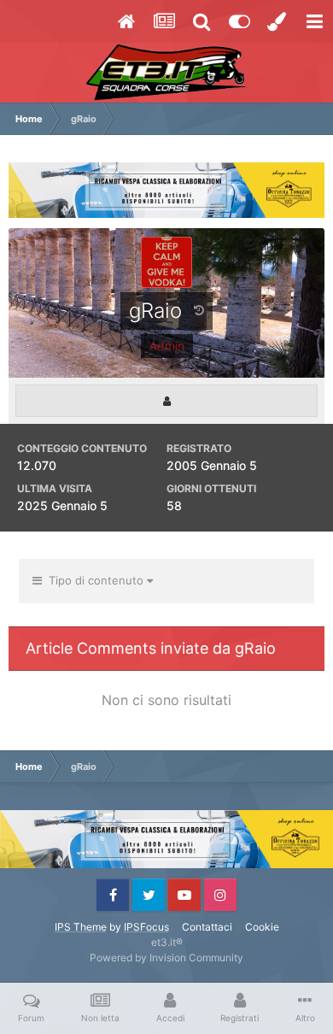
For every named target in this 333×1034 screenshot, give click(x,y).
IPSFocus (146, 926)
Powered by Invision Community (166, 957)
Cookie (262, 926)
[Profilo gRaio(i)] (166, 401)
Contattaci (207, 926)
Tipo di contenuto (94, 580)
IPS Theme (81, 926)
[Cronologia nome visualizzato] (199, 310)
